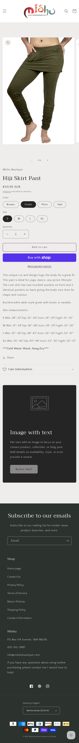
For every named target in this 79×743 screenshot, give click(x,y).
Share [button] (10, 357)
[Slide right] (48, 160)
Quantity (7, 227)
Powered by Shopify (48, 736)
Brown (11, 204)
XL (42, 218)
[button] (5, 11)
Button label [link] (24, 469)
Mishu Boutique (35, 736)
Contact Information (19, 618)
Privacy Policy (15, 585)
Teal (59, 204)
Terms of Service (17, 593)
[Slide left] (31, 160)
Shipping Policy (16, 609)
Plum (45, 204)
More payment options (39, 266)
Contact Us (14, 576)
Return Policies (16, 601)
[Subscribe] (67, 540)
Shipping (7, 192)
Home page (14, 568)
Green (28, 204)
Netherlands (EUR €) (38, 710)
